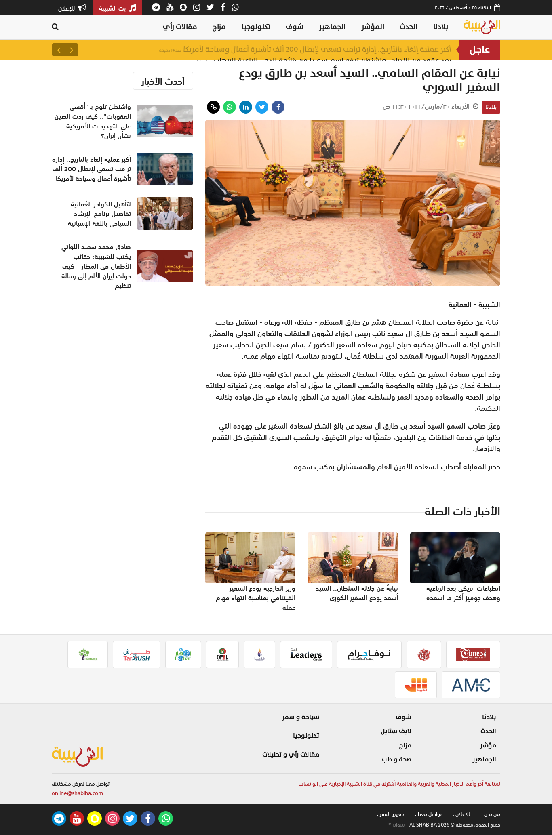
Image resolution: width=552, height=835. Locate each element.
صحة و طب (396, 759)
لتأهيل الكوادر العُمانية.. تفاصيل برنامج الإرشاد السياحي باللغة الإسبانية (99, 214)
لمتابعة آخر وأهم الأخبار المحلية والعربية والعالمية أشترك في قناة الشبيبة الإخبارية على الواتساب (399, 783)
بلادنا (440, 27)
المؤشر (372, 27)
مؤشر (488, 745)
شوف (294, 27)
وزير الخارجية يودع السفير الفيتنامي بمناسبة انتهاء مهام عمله (255, 598)
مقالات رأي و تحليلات (290, 754)
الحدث (408, 27)
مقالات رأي (180, 27)
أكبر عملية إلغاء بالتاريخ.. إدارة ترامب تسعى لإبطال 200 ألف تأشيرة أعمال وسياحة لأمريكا (305, 49)
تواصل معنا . (428, 814)
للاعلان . (461, 814)
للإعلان (67, 8)
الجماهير (332, 27)
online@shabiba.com (77, 793)
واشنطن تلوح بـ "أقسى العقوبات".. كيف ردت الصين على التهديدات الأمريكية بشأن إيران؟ (93, 121)
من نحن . (490, 814)
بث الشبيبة (113, 8)
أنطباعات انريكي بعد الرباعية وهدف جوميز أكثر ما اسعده (463, 593)
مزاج (219, 27)
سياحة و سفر (300, 717)
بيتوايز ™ (396, 825)
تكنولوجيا (256, 27)
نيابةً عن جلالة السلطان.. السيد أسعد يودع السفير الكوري (357, 593)
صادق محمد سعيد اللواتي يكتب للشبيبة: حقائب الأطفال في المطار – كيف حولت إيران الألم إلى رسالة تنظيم (96, 266)
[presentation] (71, 49)
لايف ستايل (396, 731)
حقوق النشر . (390, 814)
